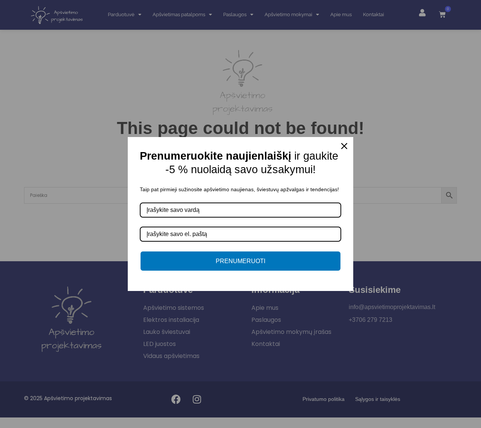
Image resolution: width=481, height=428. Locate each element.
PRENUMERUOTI (240, 261)
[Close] (344, 146)
